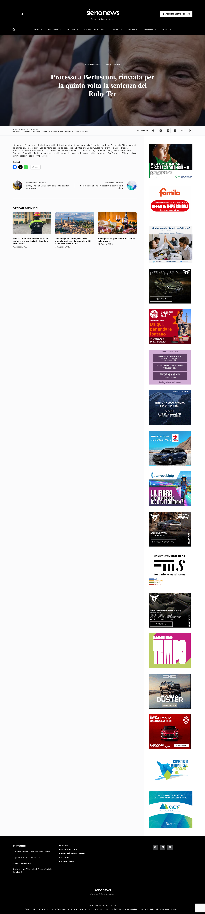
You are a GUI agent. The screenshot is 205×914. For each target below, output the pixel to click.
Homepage (64, 846)
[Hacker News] (175, 130)
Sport (165, 29)
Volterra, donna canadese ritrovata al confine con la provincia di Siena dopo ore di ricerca (30, 241)
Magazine (148, 29)
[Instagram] (162, 847)
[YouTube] (170, 847)
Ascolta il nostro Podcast (178, 13)
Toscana (116, 64)
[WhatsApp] (190, 130)
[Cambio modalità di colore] (22, 14)
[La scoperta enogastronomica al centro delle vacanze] (117, 223)
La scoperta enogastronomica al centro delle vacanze (116, 239)
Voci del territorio (94, 29)
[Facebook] (153, 130)
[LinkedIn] (168, 130)
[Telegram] (182, 130)
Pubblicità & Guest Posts (72, 853)
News (36, 29)
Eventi (131, 29)
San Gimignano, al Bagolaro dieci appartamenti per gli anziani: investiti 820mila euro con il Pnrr (73, 241)
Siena (108, 64)
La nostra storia (68, 849)
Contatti (64, 857)
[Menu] (14, 14)
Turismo (115, 29)
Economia (53, 29)
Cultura (71, 29)
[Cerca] (14, 29)
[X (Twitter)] (160, 130)
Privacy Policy (66, 861)
